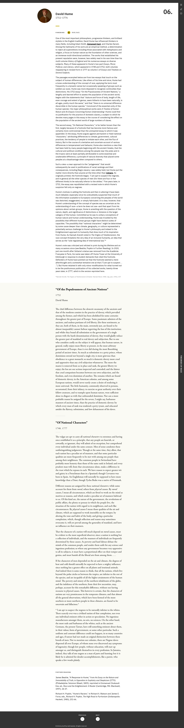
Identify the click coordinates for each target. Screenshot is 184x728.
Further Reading (63, 672)
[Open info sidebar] (181, 13)
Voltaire (109, 173)
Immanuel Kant (94, 44)
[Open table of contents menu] (181, 5)
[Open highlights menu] (181, 9)
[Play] (68, 32)
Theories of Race (181, 364)
